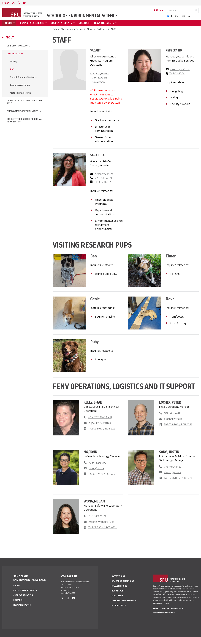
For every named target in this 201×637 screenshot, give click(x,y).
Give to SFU (117, 595)
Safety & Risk (118, 576)
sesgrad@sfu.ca (99, 73)
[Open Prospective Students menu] (47, 23)
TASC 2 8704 (177, 73)
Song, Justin (169, 452)
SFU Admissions (119, 586)
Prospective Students (31, 23)
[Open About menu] (14, 23)
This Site (174, 16)
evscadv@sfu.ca (104, 174)
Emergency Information (123, 600)
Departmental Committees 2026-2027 (25, 102)
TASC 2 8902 (102, 182)
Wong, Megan (94, 501)
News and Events (104, 23)
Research (84, 23)
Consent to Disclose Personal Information (24, 120)
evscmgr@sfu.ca (180, 69)
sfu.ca (5, 3)
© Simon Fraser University (164, 612)
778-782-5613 (98, 77)
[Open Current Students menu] (74, 23)
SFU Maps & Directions (122, 581)
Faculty (13, 61)
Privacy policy (177, 608)
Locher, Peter (170, 402)
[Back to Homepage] (22, 13)
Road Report (118, 590)
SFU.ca (186, 16)
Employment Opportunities (22, 111)
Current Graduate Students (22, 77)
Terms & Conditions (161, 608)
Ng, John (90, 452)
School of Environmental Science (82, 15)
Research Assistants (19, 85)
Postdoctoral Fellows (20, 93)
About (8, 23)
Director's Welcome (18, 45)
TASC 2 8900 (98, 81)
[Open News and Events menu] (116, 23)
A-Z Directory (118, 605)
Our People (102, 29)
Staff (11, 69)
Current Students (61, 23)
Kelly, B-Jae (93, 402)
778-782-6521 (103, 178)
